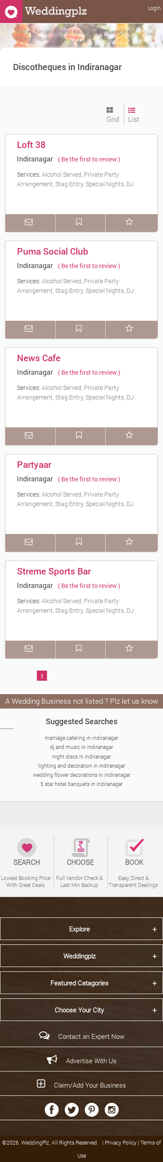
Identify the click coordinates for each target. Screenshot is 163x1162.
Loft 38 (31, 144)
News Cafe (38, 358)
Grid (112, 119)
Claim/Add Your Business (90, 1085)
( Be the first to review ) (89, 159)
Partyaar (34, 464)
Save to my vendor (81, 223)
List (133, 119)
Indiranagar (35, 158)
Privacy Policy (121, 1142)
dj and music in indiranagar (81, 746)
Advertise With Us (91, 1060)
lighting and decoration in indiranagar (81, 765)
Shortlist (131, 223)
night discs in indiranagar (81, 756)
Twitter (72, 1110)
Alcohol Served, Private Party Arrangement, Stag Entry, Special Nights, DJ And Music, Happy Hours (75, 183)
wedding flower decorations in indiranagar (81, 774)
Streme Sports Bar (54, 571)
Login (154, 7)
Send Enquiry (30, 223)
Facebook (52, 1110)
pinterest (92, 1110)
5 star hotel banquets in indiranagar (81, 783)
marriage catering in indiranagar (81, 737)
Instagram (112, 1110)
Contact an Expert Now (91, 1036)
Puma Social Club (52, 251)
